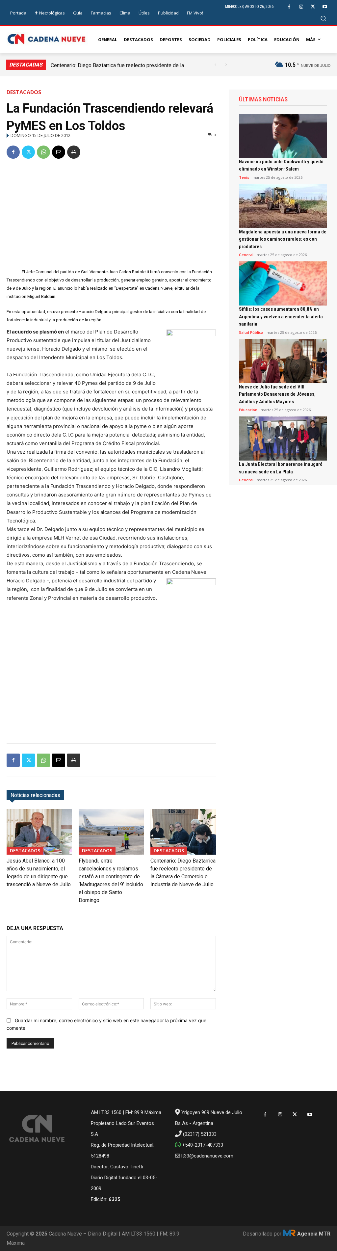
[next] (226, 65)
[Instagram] (301, 7)
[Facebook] (289, 7)
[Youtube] (324, 7)
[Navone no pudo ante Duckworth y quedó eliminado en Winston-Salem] (283, 136)
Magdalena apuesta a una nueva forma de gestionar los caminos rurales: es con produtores (282, 239)
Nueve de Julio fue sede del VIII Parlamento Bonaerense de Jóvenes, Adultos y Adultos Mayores (277, 394)
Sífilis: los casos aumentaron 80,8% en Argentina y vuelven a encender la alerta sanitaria (281, 316)
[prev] (215, 65)
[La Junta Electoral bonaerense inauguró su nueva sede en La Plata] (283, 438)
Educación (248, 410)
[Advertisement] (111, 215)
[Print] (73, 152)
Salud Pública (251, 332)
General (246, 254)
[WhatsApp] (43, 152)
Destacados (24, 92)
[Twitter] (313, 7)
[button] (323, 18)
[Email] (58, 152)
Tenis (244, 177)
